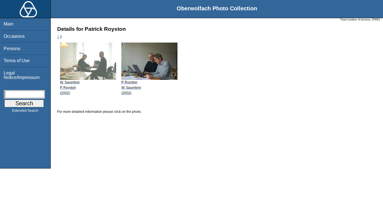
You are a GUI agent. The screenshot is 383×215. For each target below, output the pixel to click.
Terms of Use (17, 60)
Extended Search (25, 110)
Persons (12, 48)
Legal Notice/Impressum (22, 75)
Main (8, 24)
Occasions (14, 36)
